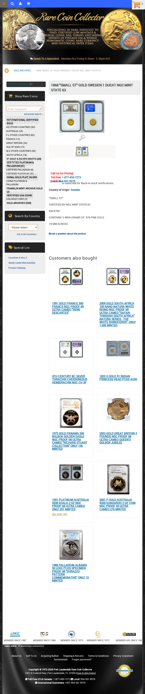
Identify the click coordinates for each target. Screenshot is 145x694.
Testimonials (61, 659)
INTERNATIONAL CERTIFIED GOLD (23, 121)
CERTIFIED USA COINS (19, 195)
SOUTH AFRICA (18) (16, 154)
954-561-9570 (67, 181)
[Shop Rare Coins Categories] (28, 4)
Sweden (75, 190)
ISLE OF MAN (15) (15, 146)
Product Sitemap (16, 267)
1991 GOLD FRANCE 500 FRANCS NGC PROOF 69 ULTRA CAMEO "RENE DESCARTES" (68, 308)
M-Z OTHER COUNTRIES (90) (21, 150)
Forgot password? (81, 659)
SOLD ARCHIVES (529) (19, 203)
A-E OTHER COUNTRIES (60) (20, 127)
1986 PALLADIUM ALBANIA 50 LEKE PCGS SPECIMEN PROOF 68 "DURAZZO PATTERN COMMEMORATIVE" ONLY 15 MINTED (70, 572)
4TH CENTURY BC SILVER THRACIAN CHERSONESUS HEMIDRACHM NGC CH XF (69, 379)
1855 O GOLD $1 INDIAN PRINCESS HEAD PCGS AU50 (118, 378)
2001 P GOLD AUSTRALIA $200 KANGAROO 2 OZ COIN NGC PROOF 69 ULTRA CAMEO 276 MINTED (117, 504)
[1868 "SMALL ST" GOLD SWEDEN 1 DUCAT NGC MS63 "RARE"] (82, 154)
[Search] (41, 108)
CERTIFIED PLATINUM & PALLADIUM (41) (20, 164)
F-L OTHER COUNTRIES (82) (20, 134)
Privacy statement (123, 655)
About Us (17, 655)
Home (7, 71)
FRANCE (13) (13, 138)
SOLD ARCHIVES (22, 70)
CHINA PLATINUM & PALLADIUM (16, 182)
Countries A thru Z (17, 257)
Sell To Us (31, 655)
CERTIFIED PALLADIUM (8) (19, 169)
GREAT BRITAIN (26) (16, 142)
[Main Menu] (4, 4)
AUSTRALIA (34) (14, 130)
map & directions (86, 673)
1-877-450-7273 (71, 177)
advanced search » (33, 113)
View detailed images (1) (82, 138)
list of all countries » (27, 234)
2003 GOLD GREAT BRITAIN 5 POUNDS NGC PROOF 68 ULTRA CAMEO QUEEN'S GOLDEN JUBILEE (118, 438)
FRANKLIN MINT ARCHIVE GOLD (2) (25, 190)
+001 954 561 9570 (87, 74)
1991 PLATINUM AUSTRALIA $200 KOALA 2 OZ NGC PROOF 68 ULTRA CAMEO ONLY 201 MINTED (70, 504)
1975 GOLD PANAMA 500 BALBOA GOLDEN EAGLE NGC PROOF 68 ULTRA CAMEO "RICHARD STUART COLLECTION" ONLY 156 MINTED (69, 441)
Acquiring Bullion (50, 655)
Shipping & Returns (73, 655)
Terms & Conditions (98, 655)
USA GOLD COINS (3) (16, 198)
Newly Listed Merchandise (21, 262)
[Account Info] (20, 4)
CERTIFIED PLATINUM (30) (20, 173)
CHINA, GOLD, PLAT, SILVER (22, 177)
